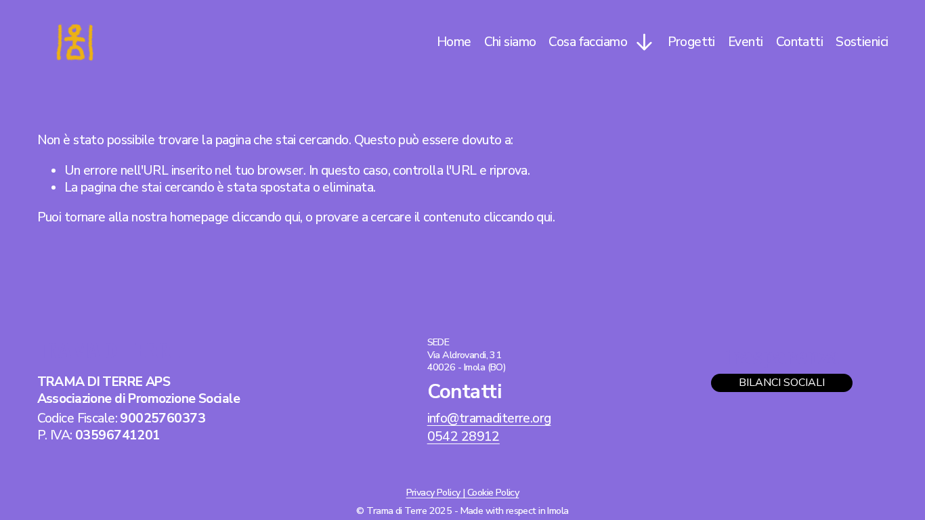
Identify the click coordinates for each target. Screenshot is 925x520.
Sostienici (862, 42)
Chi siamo (510, 42)
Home (454, 42)
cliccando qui (266, 217)
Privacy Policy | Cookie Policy (462, 492)
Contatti (799, 42)
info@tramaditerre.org (489, 418)
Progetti (691, 42)
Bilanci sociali (782, 382)
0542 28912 (463, 437)
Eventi (745, 42)
